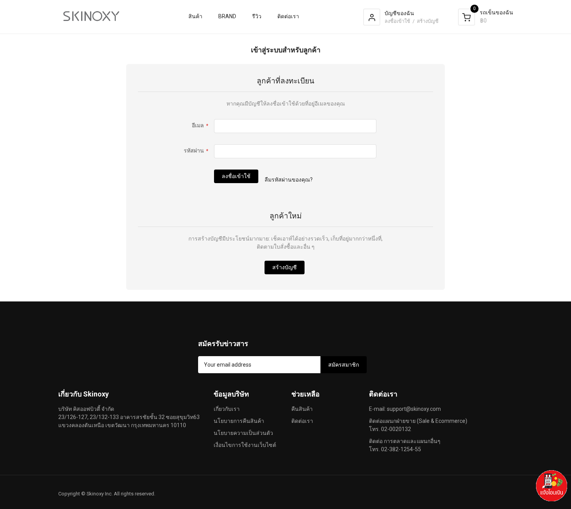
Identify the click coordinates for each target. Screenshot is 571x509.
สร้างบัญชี (428, 21)
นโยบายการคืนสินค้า (239, 421)
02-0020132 (396, 429)
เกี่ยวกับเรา (227, 409)
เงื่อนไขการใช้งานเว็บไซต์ (245, 445)
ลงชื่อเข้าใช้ (398, 21)
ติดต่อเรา (302, 421)
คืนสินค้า (302, 409)
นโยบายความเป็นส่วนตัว (243, 433)
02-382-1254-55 (401, 449)
